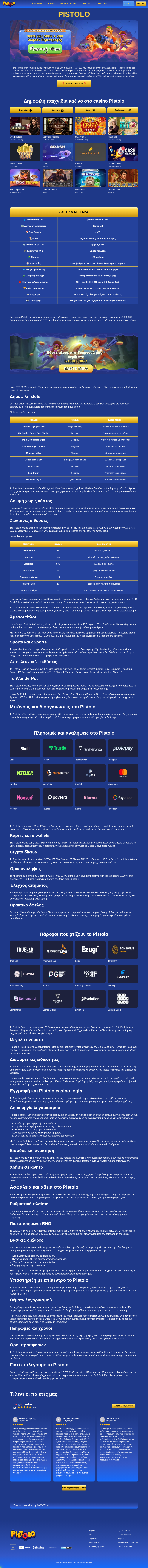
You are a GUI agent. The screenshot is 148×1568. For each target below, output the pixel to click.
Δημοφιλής (23, 110)
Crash (88, 110)
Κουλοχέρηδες (121, 110)
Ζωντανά (56, 110)
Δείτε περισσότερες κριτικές (74, 1488)
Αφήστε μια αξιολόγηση (123, 1406)
